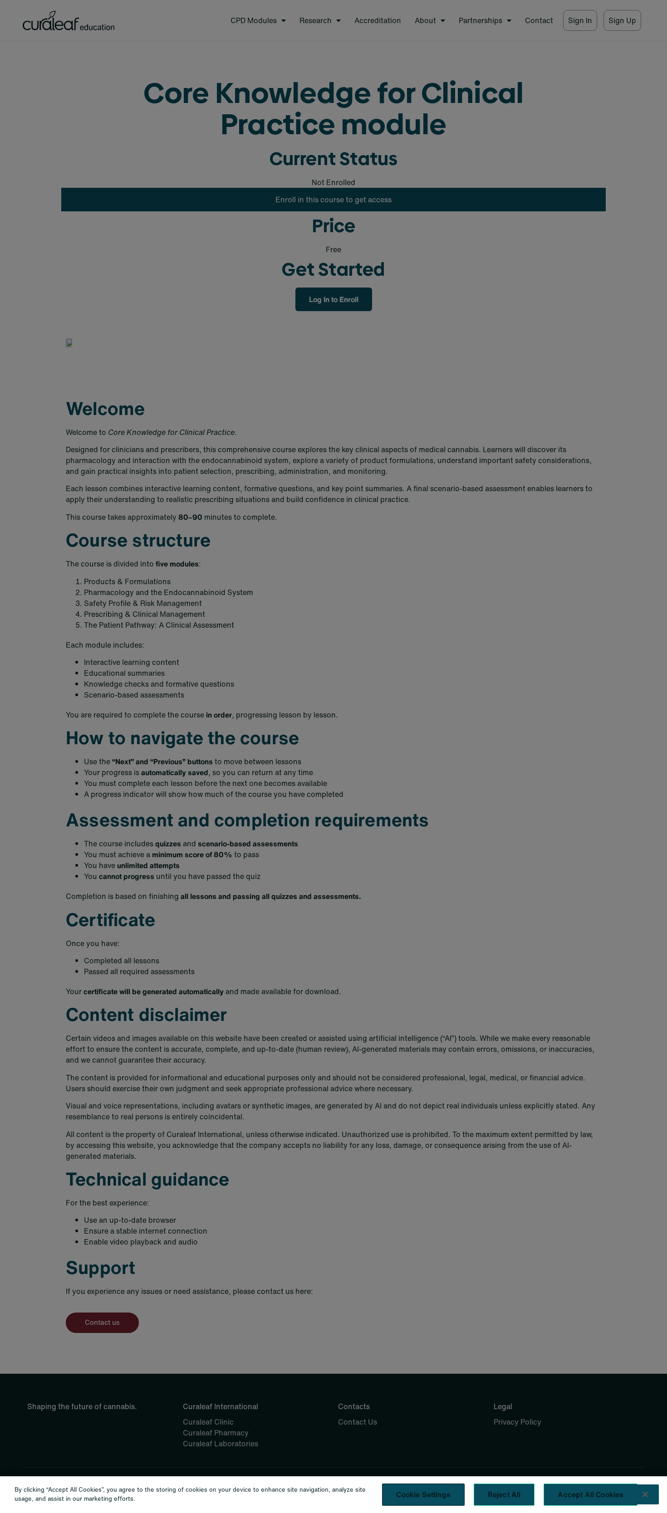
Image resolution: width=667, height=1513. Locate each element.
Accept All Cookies (590, 1494)
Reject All (504, 1494)
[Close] (645, 1494)
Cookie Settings (423, 1494)
